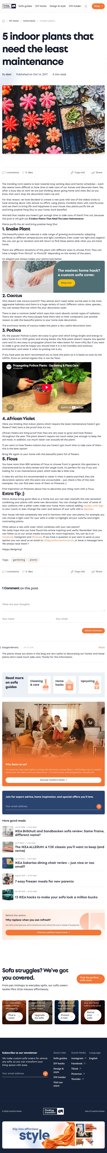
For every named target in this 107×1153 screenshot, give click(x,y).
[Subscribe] (98, 806)
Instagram (77, 1058)
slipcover (88, 509)
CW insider (75, 6)
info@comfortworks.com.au (59, 540)
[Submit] (45, 1073)
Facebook (7, 537)
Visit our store (58, 1084)
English (93, 1058)
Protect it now (65, 1016)
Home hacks (29, 21)
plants (33, 560)
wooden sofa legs (93, 505)
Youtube (76, 1079)
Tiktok (74, 1068)
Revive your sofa (90, 1015)
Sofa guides (25, 6)
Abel (8, 74)
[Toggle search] (86, 6)
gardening (19, 560)
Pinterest (37, 537)
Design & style (58, 6)
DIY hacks (40, 6)
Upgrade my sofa (40, 1016)
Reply (102, 647)
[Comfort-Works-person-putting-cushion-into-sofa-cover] (53, 276)
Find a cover (11, 1016)
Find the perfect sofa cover (89, 979)
